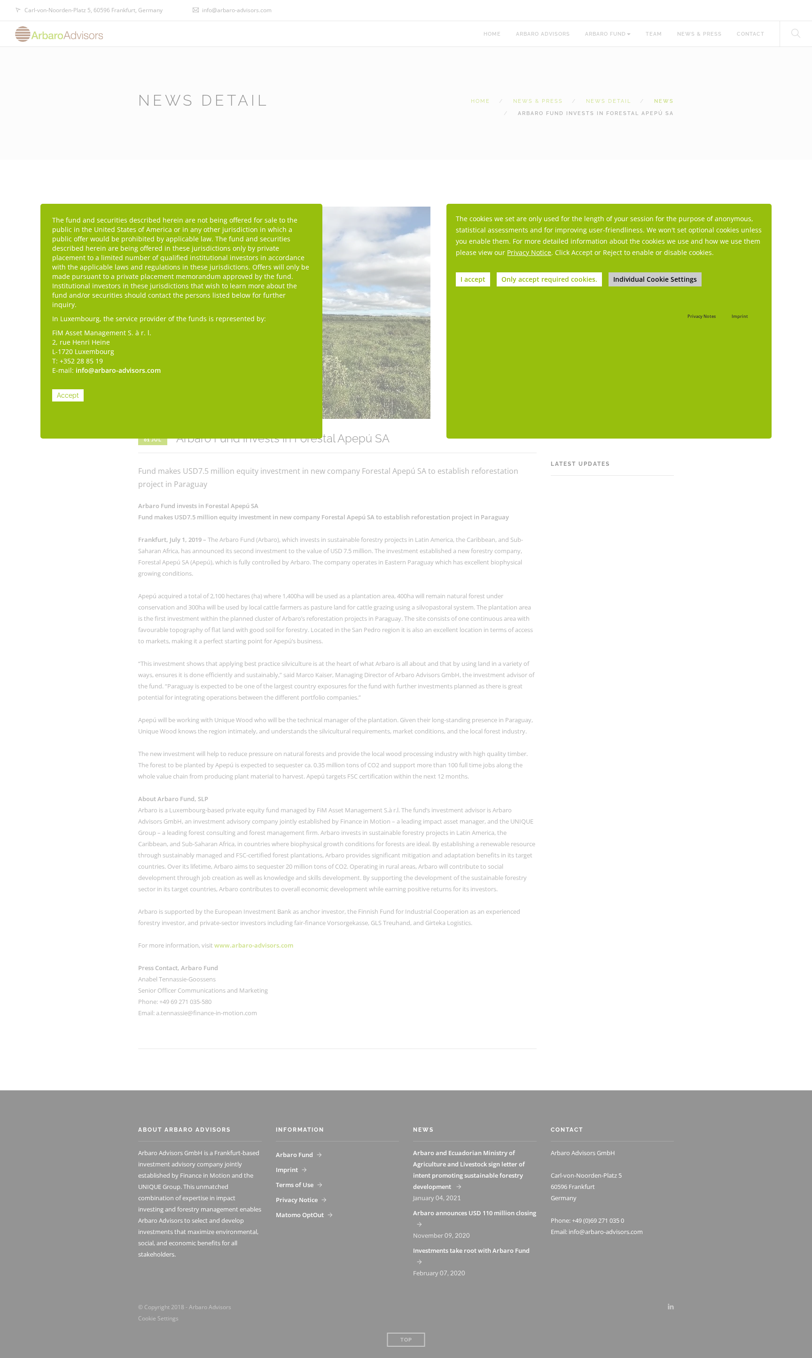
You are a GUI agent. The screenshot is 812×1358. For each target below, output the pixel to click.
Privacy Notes (701, 316)
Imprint (740, 316)
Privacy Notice (529, 252)
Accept (68, 395)
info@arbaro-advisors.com (118, 370)
